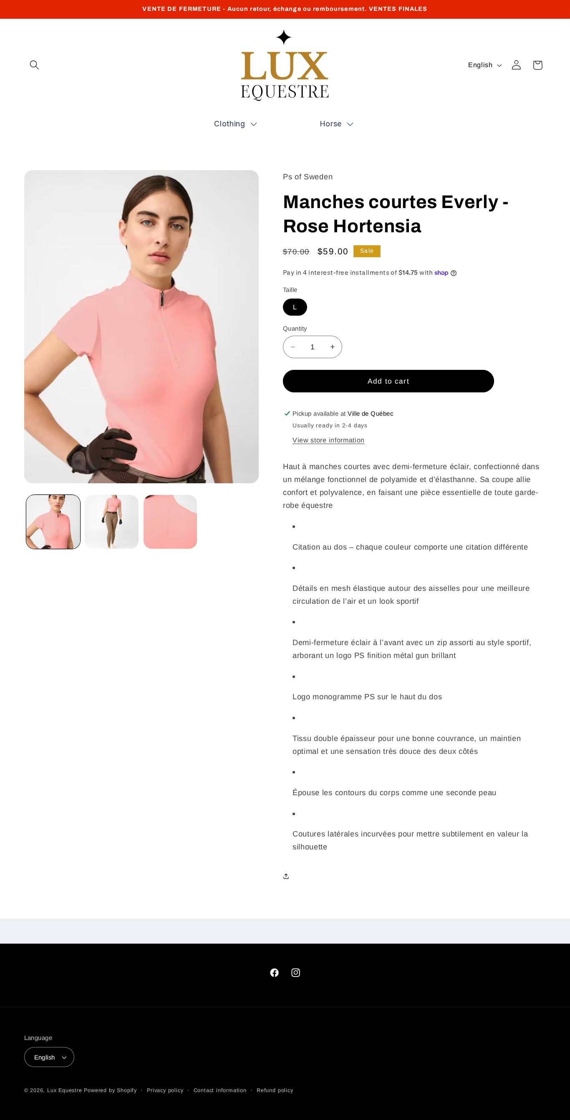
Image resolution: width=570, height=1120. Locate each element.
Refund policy (275, 1090)
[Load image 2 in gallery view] (112, 522)
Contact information (220, 1090)
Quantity (295, 328)
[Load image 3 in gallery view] (170, 522)
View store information (329, 440)
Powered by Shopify (110, 1090)
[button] (34, 65)
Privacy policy (165, 1090)
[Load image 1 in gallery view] (53, 522)
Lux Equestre (64, 1090)
